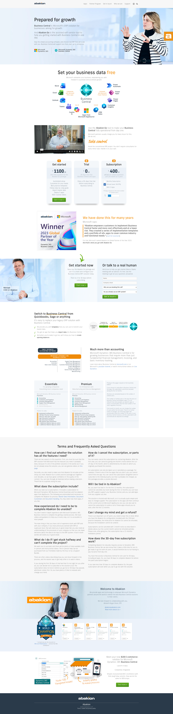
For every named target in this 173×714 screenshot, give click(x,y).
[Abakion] (39, 3)
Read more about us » (112, 609)
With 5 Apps (111, 187)
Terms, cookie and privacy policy (86, 708)
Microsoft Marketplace (41, 644)
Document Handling (52, 499)
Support (127, 4)
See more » (122, 685)
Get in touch (107, 4)
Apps (85, 4)
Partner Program (95, 4)
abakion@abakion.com (112, 607)
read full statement (113, 236)
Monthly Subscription (113, 181)
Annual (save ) (114, 184)
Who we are (118, 4)
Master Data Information (67, 497)
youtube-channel (104, 366)
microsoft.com (122, 364)
